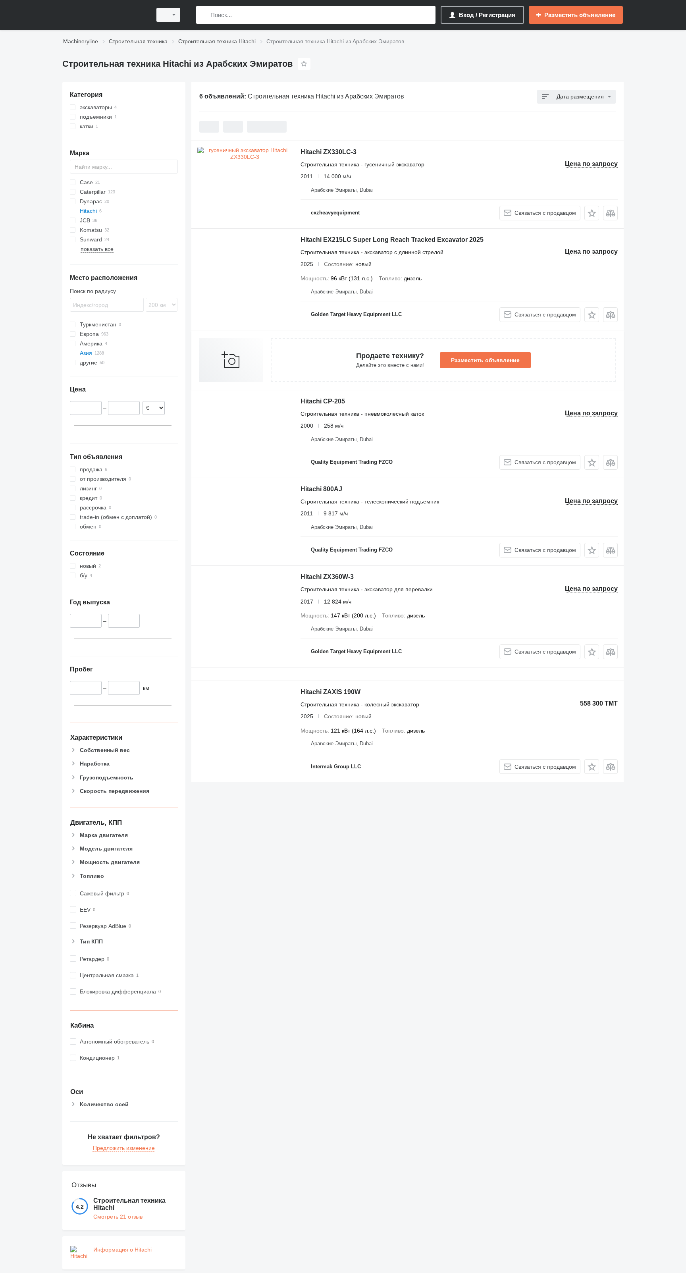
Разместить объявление (485, 360)
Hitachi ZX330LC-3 (328, 152)
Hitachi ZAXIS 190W (330, 692)
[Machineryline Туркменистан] (104, 15)
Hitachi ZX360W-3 (327, 576)
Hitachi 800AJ (321, 489)
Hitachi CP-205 (323, 401)
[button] (591, 213)
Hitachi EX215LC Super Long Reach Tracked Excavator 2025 (392, 239)
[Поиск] (204, 15)
